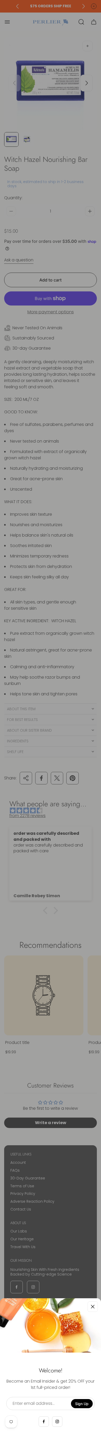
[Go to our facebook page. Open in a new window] (44, 1421)
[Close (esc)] (93, 1306)
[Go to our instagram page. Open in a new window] (57, 1421)
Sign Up (82, 1403)
